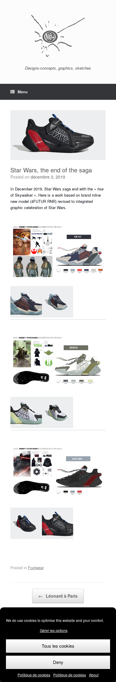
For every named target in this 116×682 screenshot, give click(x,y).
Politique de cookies (34, 674)
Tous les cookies (58, 646)
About (93, 674)
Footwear (35, 567)
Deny (58, 662)
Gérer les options (54, 630)
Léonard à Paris (58, 596)
